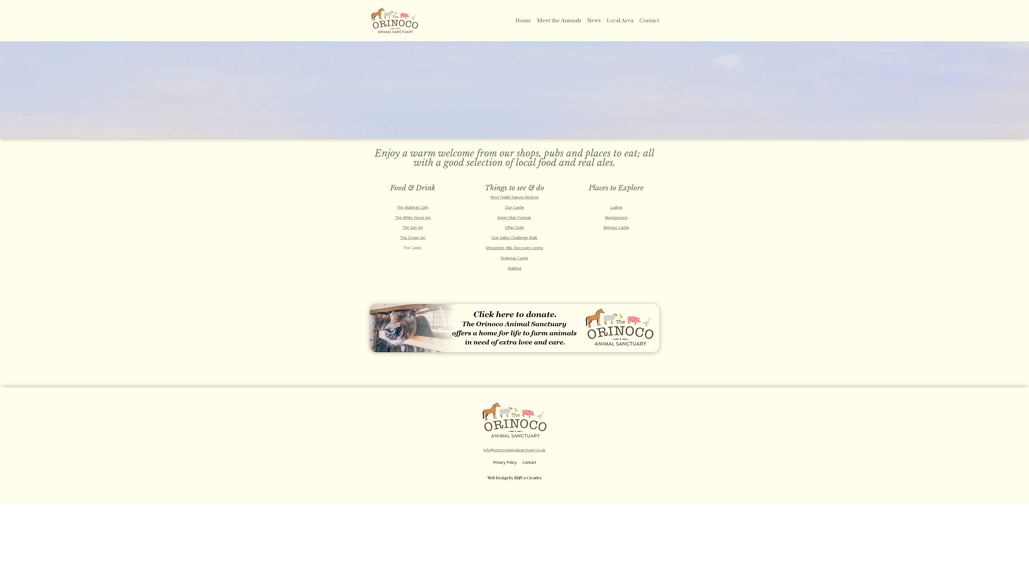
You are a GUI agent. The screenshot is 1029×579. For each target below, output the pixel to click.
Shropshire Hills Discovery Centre (514, 247)
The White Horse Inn (413, 217)
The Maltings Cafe (412, 207)
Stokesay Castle (514, 258)
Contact (649, 21)
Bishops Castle (616, 227)
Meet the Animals (559, 21)
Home (523, 21)
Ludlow (616, 207)
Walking (514, 268)
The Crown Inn (413, 237)
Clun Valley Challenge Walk (514, 237)
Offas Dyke (514, 227)
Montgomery (616, 217)
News (594, 21)
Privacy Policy (505, 463)
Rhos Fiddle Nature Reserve (514, 197)
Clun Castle (514, 207)
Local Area (620, 21)
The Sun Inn (412, 227)
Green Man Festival (514, 217)
